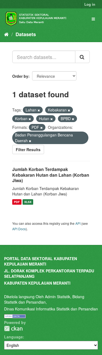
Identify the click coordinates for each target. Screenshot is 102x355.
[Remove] (39, 110)
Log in (89, 4)
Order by (20, 76)
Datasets (26, 34)
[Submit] (82, 57)
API (78, 223)
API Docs (19, 228)
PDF (17, 202)
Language (13, 337)
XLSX (28, 202)
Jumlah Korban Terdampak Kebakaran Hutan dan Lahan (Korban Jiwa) (50, 175)
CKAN (13, 328)
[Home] (6, 34)
